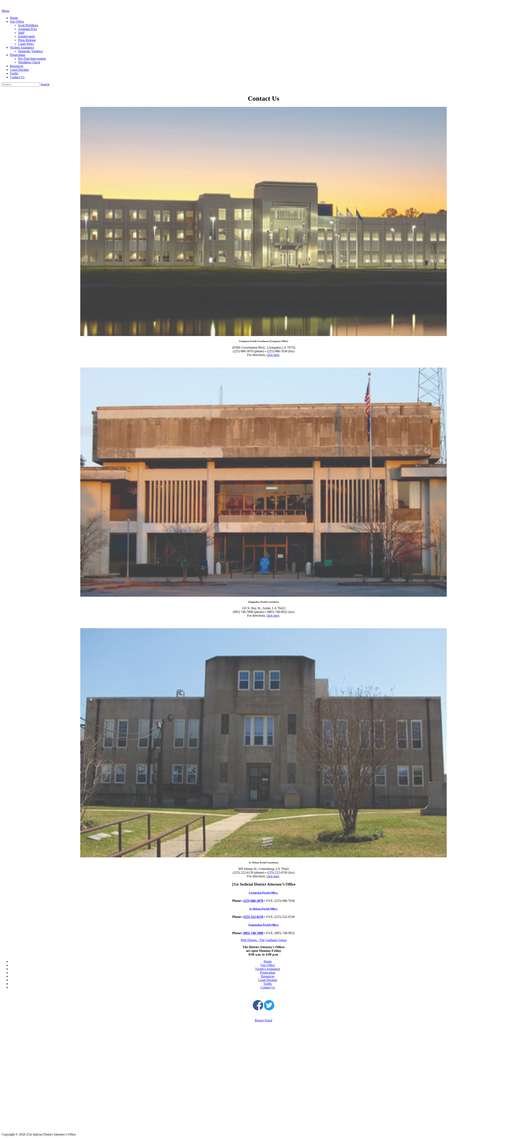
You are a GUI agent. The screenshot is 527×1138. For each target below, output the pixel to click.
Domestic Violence (30, 51)
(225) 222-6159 (253, 917)
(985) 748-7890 (253, 933)
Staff (21, 32)
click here (273, 355)
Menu (5, 11)
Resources (16, 66)
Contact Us (17, 77)
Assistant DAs (27, 29)
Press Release (27, 40)
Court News (26, 44)
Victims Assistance (22, 47)
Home (14, 18)
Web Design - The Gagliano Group (264, 940)
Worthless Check (29, 62)
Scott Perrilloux (28, 25)
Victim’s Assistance (267, 969)
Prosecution (17, 55)
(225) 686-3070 (253, 900)
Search (45, 84)
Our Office (17, 21)
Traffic (14, 73)
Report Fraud (263, 1020)
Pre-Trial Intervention (32, 58)
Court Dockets (19, 69)
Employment (26, 36)
